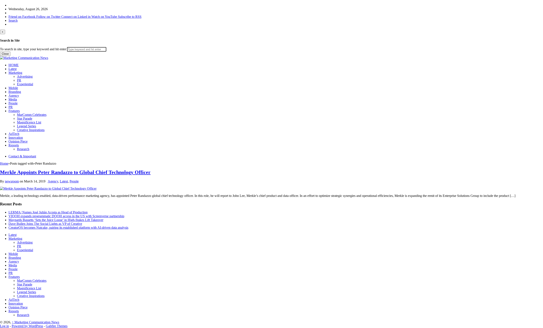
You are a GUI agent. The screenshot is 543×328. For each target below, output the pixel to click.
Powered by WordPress (27, 326)
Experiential (25, 84)
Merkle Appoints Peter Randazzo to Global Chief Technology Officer (75, 172)
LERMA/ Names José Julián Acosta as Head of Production (48, 212)
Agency (13, 95)
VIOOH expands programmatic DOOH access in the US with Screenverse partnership (66, 216)
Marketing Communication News (35, 322)
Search (13, 20)
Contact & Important (22, 156)
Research (23, 149)
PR (19, 80)
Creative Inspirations (31, 130)
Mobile (13, 88)
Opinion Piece (18, 141)
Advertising (25, 76)
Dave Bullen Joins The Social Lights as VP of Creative (45, 224)
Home (4, 163)
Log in (4, 326)
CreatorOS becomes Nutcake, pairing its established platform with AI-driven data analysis (68, 227)
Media (12, 99)
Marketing (15, 72)
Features (14, 111)
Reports (13, 145)
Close (5, 53)
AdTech (13, 134)
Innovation (15, 137)
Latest (12, 69)
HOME (13, 65)
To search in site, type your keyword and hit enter (33, 49)
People (13, 103)
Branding (14, 92)
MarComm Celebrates (31, 114)
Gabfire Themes (56, 326)
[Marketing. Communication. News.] (24, 58)
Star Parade (24, 118)
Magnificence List (29, 122)
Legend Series (26, 126)
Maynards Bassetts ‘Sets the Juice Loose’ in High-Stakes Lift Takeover (55, 220)
